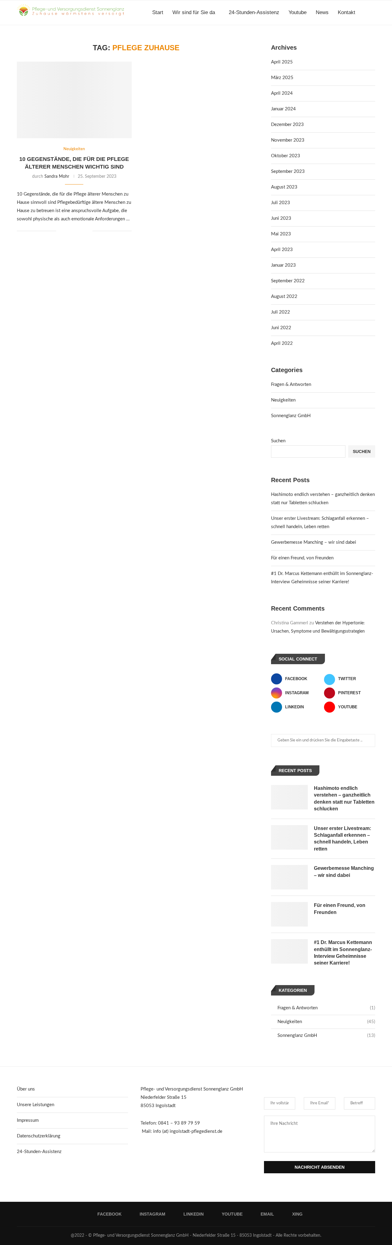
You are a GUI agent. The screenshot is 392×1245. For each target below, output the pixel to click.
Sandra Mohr (56, 176)
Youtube (297, 12)
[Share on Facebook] (68, 231)
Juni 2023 (281, 218)
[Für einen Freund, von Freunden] (289, 914)
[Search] (372, 12)
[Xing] (373, 39)
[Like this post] (60, 231)
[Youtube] (360, 39)
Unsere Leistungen (35, 1104)
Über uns (26, 1089)
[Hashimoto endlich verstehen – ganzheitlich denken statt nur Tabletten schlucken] (289, 797)
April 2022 (282, 343)
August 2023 (284, 187)
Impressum (28, 1120)
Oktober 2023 (285, 156)
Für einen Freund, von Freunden (302, 558)
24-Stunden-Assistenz (254, 12)
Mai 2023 (281, 234)
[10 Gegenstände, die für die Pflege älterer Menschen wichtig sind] (74, 100)
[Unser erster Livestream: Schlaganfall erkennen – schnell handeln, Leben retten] (289, 837)
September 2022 (288, 281)
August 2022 (284, 296)
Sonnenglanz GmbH (291, 415)
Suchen (278, 441)
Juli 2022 (280, 312)
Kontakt (346, 12)
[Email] (367, 39)
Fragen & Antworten (291, 384)
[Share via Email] (87, 231)
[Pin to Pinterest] (81, 231)
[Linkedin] (354, 39)
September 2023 (288, 171)
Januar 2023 (283, 265)
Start (157, 12)
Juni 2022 (281, 328)
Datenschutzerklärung (38, 1136)
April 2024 (282, 93)
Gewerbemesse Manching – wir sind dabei (313, 542)
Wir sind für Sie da (193, 12)
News (322, 12)
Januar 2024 (283, 109)
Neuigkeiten (283, 400)
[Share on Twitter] (75, 231)
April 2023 (282, 249)
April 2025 (282, 62)
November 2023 (287, 140)
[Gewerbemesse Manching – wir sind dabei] (289, 877)
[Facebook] (341, 39)
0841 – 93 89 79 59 (179, 1123)
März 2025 (282, 77)
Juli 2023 (280, 202)
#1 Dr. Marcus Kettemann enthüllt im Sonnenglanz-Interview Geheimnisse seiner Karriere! (343, 952)
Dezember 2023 (287, 124)
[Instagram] (347, 39)
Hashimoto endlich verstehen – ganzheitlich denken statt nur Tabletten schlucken (344, 798)
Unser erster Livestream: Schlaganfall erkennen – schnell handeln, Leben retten (342, 838)
